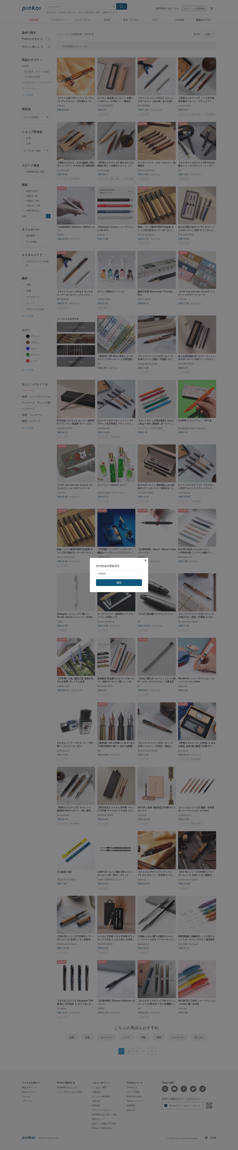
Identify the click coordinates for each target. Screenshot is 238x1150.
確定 (119, 582)
